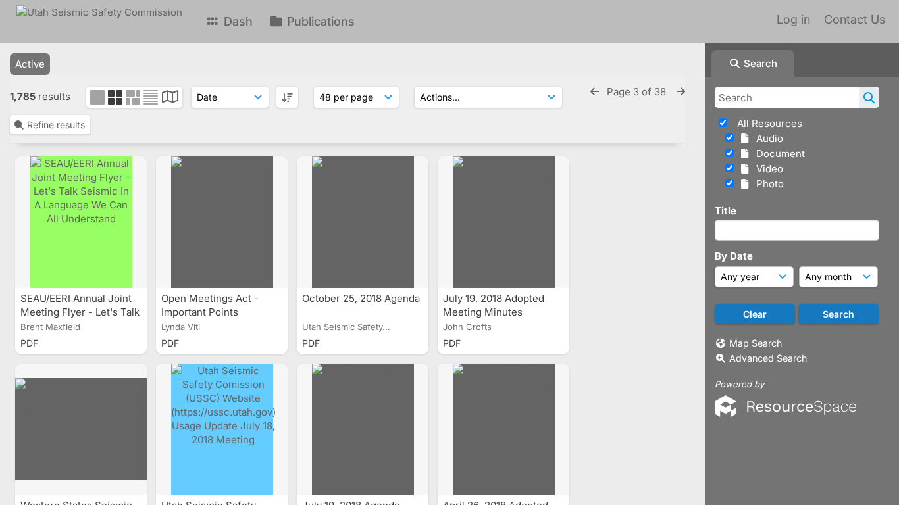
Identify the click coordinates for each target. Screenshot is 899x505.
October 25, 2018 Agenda (361, 298)
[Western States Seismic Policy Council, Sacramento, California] (81, 429)
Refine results (56, 124)
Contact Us (854, 19)
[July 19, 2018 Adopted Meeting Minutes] (503, 222)
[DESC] (287, 97)
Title (725, 210)
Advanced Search (768, 358)
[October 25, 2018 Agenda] (362, 222)
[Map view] (170, 98)
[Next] (681, 91)
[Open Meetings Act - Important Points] (222, 222)
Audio (767, 138)
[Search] (869, 97)
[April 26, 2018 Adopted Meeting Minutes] (503, 429)
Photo (767, 184)
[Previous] (594, 91)
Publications (319, 21)
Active (30, 64)
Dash (236, 21)
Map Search (755, 343)
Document (778, 153)
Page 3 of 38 (638, 91)
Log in (793, 19)
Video (767, 168)
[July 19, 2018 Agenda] (362, 429)
